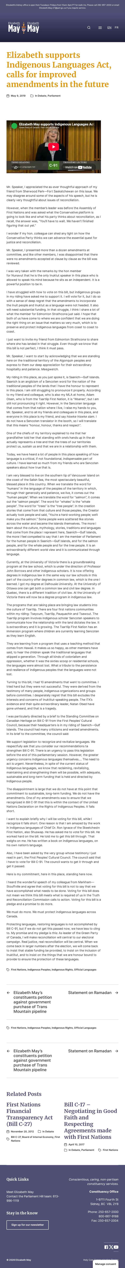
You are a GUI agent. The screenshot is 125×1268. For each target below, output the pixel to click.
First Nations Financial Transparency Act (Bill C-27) (30, 1114)
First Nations (18, 969)
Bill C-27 (16, 1137)
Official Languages (85, 969)
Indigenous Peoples (39, 969)
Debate (42, 95)
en (109, 27)
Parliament (54, 95)
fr (116, 27)
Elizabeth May (23, 1259)
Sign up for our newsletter (27, 1224)
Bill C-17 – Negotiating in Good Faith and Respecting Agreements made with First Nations (90, 1120)
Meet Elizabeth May (20, 1192)
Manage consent (105, 1264)
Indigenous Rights (62, 969)
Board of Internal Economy (37, 1137)
